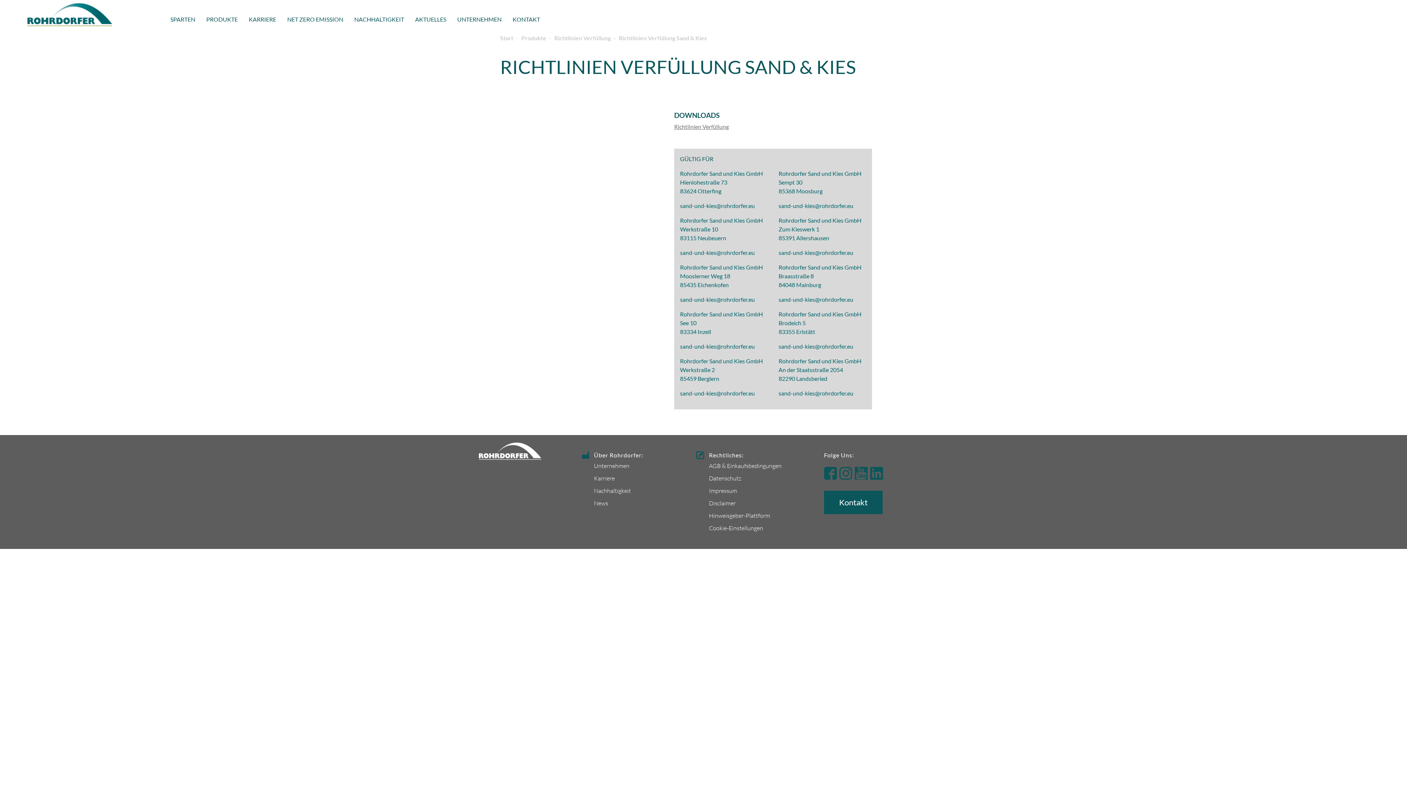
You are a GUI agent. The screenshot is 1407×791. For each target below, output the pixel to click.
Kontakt (526, 19)
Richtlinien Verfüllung (582, 37)
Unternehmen (479, 19)
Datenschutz (725, 478)
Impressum (723, 490)
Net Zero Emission (315, 19)
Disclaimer (722, 503)
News (601, 503)
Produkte (222, 19)
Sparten (182, 19)
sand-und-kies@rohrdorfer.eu (717, 205)
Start (506, 37)
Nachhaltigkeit (379, 19)
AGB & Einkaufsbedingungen (745, 465)
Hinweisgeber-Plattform (739, 515)
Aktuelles (430, 19)
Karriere (262, 19)
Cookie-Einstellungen (736, 527)
